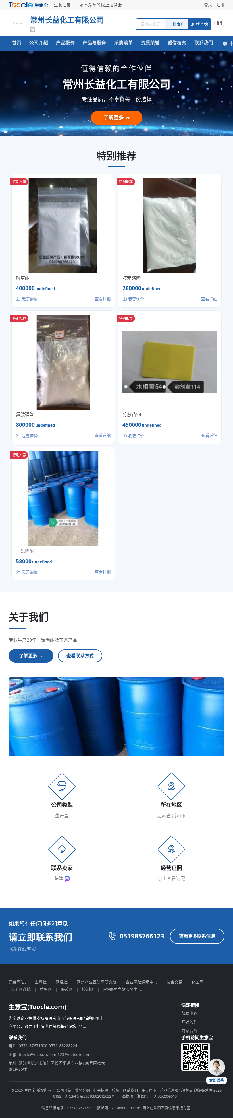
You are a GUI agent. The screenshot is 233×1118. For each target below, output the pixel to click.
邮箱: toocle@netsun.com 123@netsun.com (49, 1054)
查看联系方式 (80, 656)
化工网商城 (21, 989)
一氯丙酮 (25, 551)
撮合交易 (174, 982)
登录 (208, 4)
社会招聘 (100, 1090)
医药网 (67, 989)
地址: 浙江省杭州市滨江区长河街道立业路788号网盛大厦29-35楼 (57, 1066)
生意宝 (29, 1090)
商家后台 (189, 1030)
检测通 (88, 989)
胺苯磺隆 (131, 278)
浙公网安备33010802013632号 (90, 1096)
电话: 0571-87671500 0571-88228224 (43, 1045)
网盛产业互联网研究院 (96, 982)
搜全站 (202, 24)
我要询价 (29, 299)
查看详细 (103, 299)
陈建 (59, 878)
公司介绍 (38, 43)
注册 (220, 4)
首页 (16, 43)
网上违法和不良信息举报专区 (166, 1107)
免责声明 (149, 1090)
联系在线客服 (22, 949)
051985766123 (142, 936)
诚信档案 (177, 43)
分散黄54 (131, 414)
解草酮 (23, 278)
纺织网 (46, 989)
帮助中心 (189, 1013)
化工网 (197, 982)
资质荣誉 (150, 43)
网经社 (62, 982)
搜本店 (179, 24)
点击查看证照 (171, 878)
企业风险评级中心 (141, 982)
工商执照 (125, 1096)
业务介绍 (82, 1090)
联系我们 (203, 43)
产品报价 (65, 43)
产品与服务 (94, 43)
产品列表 (114, 118)
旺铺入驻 (189, 1022)
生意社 (41, 982)
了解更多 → (31, 656)
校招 (115, 1090)
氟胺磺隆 (25, 414)
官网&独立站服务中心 (122, 989)
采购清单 (123, 43)
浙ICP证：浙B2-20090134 (158, 1096)
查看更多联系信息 (197, 936)
